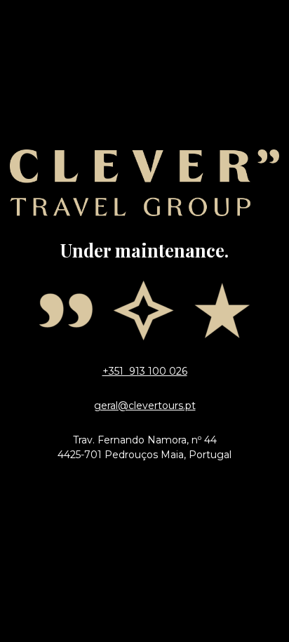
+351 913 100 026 (144, 371)
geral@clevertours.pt (145, 405)
